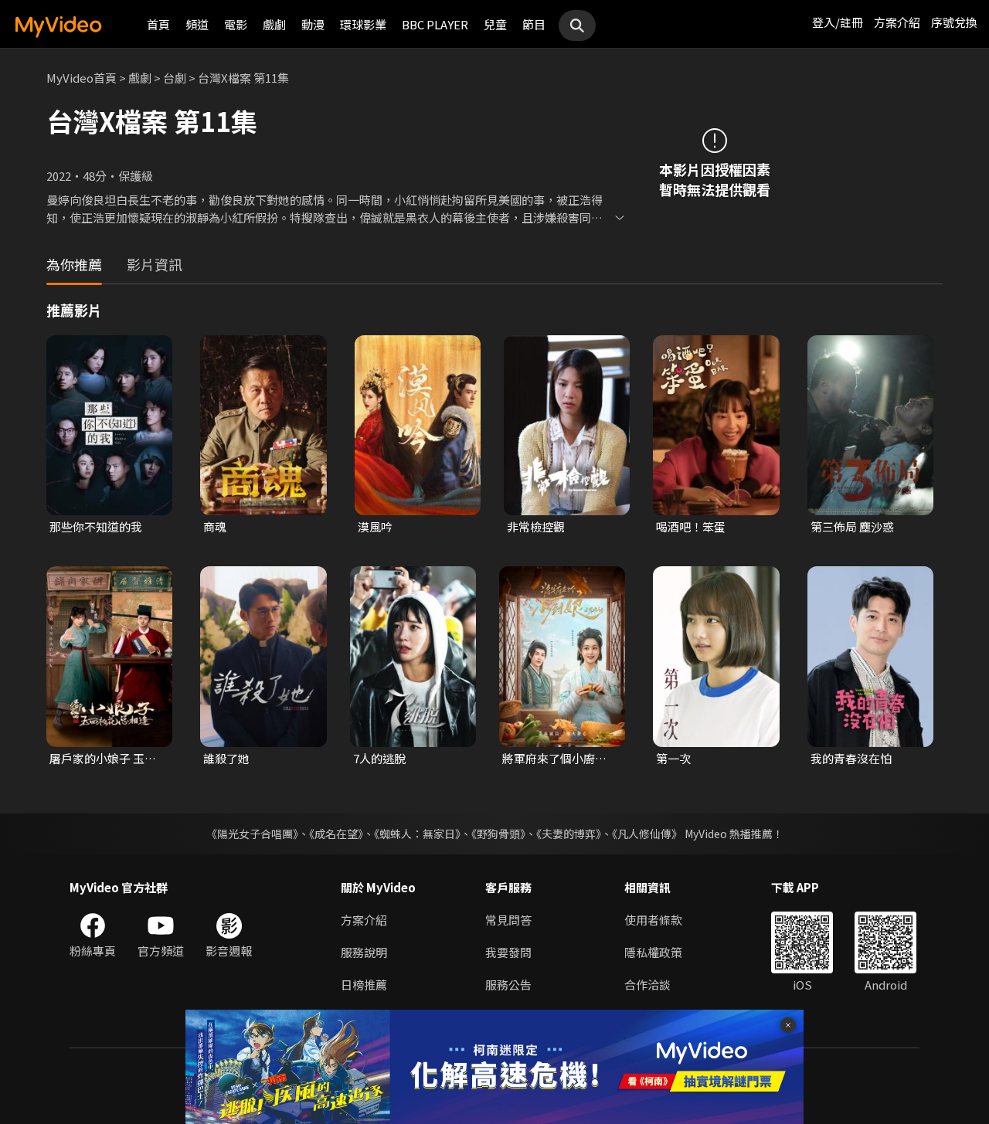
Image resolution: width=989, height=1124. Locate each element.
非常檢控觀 (536, 526)
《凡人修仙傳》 (647, 833)
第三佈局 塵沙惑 (852, 526)
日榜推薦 (364, 984)
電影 (235, 24)
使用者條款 (653, 920)
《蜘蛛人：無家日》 (417, 833)
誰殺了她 (226, 758)
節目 (533, 24)
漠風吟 (375, 526)
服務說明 (364, 952)
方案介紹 (897, 22)
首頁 (158, 24)
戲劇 (274, 24)
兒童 (495, 24)
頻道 (197, 24)
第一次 (673, 758)
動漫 (313, 24)
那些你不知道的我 (95, 526)
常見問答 (508, 920)
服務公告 (508, 984)
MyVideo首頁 (81, 78)
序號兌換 (954, 22)
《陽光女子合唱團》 (252, 833)
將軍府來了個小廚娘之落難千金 (554, 758)
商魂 (214, 526)
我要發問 (508, 952)
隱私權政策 (653, 952)
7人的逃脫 (379, 758)
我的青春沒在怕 (851, 758)
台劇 (174, 78)
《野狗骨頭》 (498, 833)
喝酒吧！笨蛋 (691, 526)
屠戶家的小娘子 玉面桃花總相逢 (102, 758)
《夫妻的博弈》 (568, 833)
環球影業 (363, 24)
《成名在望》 (336, 833)
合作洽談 (647, 984)
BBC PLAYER (435, 24)
